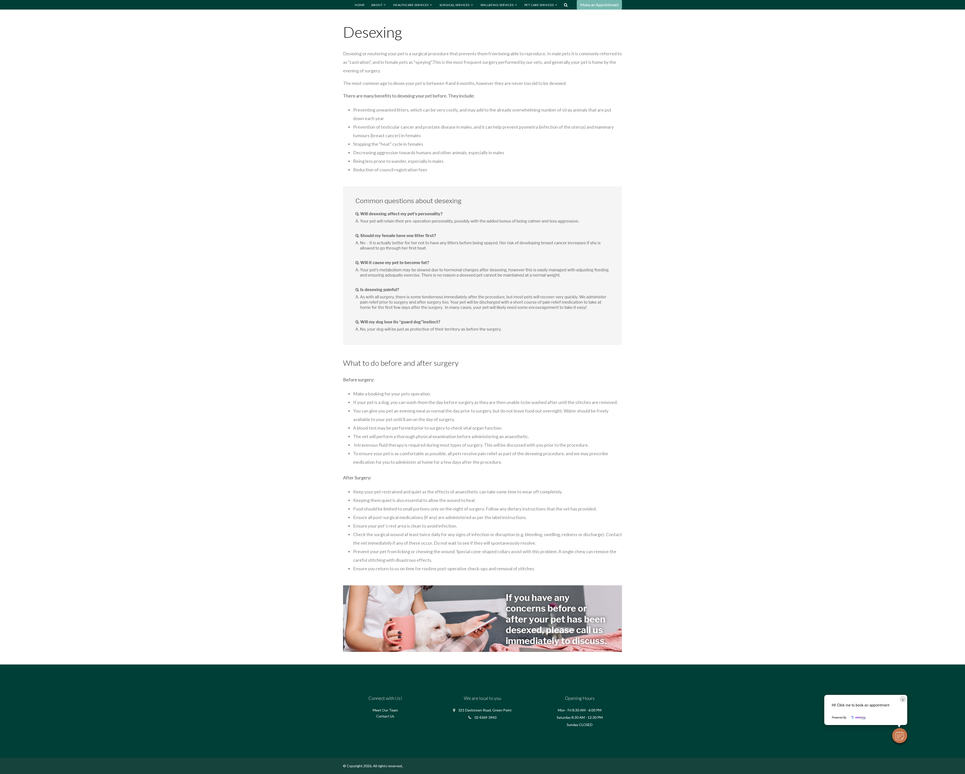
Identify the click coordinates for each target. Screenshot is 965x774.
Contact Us (385, 716)
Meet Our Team (385, 710)
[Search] (566, 5)
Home (360, 5)
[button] (899, 735)
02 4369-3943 (485, 717)
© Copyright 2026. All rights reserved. (373, 766)
